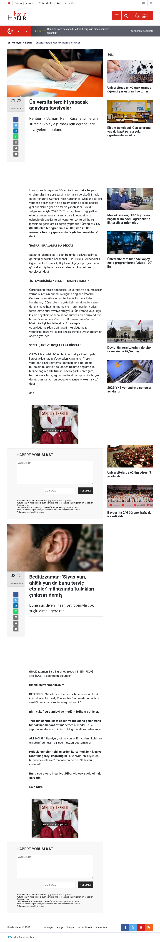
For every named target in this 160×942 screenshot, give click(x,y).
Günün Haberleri (46, 3)
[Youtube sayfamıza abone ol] (141, 927)
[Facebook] (15, 119)
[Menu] (117, 16)
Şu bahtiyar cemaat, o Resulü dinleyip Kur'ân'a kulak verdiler (79, 30)
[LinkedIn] (15, 130)
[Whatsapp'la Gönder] (15, 136)
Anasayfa (48, 927)
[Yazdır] (15, 148)
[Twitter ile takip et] (133, 927)
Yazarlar (18, 3)
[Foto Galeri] (151, 3)
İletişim (71, 927)
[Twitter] (15, 125)
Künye (60, 927)
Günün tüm (142, 30)
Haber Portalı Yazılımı (23, 937)
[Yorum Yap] (15, 154)
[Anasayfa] (9, 3)
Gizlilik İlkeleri (85, 927)
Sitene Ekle (70, 3)
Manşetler (30, 3)
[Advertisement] (66, 162)
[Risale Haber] (17, 15)
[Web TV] (143, 3)
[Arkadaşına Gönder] (15, 142)
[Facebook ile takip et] (125, 927)
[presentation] (18, 31)
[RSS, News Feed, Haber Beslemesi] (149, 927)
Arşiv (59, 3)
